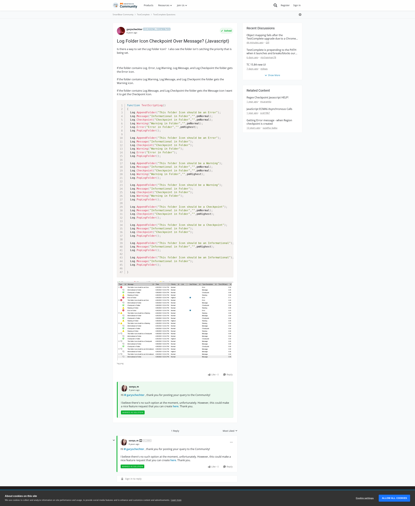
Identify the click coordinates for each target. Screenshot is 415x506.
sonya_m (134, 386)
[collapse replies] (114, 440)
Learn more (176, 500)
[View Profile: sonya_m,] (124, 388)
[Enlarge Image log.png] (175, 320)
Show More (274, 75)
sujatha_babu (270, 127)
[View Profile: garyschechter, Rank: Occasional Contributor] (121, 31)
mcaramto (265, 101)
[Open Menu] (300, 14)
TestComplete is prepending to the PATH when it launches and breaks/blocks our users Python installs (271, 51)
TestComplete (143, 14)
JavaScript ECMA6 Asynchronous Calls (269, 109)
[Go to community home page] (125, 5)
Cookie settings (365, 498)
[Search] (275, 5)
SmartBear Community (123, 14)
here (175, 406)
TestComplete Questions (164, 14)
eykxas (264, 68)
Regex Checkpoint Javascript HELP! (267, 97)
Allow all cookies (394, 498)
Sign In (297, 5)
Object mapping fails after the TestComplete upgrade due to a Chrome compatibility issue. (271, 37)
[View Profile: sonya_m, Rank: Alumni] (124, 442)
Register (285, 5)
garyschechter (134, 29)
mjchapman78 (268, 57)
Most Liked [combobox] (230, 431)
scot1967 (265, 112)
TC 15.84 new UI (256, 64)
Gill (267, 42)
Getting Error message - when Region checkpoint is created (269, 122)
